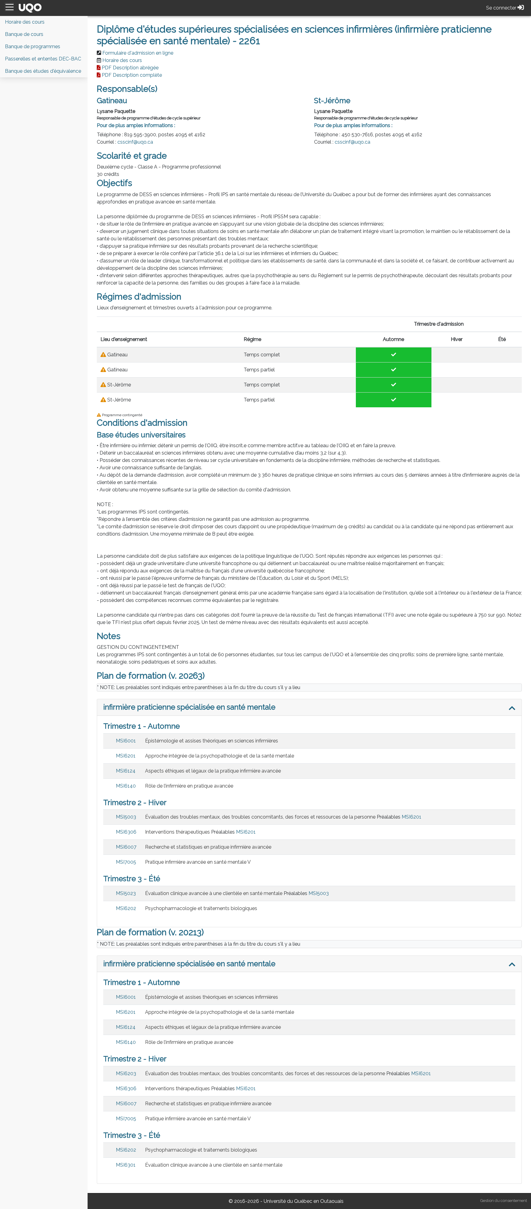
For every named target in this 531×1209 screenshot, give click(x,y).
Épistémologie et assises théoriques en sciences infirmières (211, 741)
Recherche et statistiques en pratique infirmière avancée (208, 847)
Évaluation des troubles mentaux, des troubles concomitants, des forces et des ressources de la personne (265, 1073)
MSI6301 (126, 1165)
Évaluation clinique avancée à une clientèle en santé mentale (213, 893)
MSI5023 (126, 893)
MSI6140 (126, 786)
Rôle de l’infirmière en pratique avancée (189, 786)
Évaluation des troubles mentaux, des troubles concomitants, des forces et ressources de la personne (260, 817)
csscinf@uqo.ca (135, 142)
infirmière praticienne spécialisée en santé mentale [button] (189, 707)
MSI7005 (126, 862)
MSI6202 (126, 908)
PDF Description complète (132, 75)
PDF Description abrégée (130, 68)
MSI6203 (126, 1073)
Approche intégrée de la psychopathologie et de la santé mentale (219, 756)
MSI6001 (126, 741)
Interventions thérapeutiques (177, 832)
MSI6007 (126, 847)
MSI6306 (126, 832)
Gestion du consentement (503, 1200)
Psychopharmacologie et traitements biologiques (201, 908)
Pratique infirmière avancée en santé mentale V (198, 862)
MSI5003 (126, 817)
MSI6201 (126, 756)
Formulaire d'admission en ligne (137, 53)
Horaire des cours (122, 60)
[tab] (309, 707)
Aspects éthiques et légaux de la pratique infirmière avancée (213, 771)
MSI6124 (126, 771)
